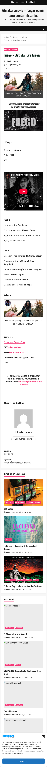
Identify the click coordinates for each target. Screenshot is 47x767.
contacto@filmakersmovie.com (30, 383)
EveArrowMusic (14, 347)
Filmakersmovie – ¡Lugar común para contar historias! (23, 13)
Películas (9, 665)
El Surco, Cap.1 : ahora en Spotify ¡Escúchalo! (23, 586)
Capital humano (10, 711)
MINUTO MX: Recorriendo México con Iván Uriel (22, 673)
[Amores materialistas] (23, 731)
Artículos (9, 502)
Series (35, 580)
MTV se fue (8, 508)
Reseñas (18, 628)
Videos (14, 50)
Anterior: (8, 452)
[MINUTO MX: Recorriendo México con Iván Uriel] (23, 654)
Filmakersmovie (13, 61)
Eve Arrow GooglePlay (14, 342)
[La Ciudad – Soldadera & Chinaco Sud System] (23, 529)
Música (7, 50)
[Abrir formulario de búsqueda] (43, 28)
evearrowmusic (16, 352)
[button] (43, 736)
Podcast (30, 502)
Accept (23, 761)
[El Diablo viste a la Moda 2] (23, 617)
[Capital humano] (23, 694)
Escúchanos (19, 502)
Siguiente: (17, 461)
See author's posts (23, 438)
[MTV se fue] (23, 492)
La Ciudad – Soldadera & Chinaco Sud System (20, 547)
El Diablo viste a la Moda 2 (15, 634)
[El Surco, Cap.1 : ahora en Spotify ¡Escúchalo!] (23, 569)
